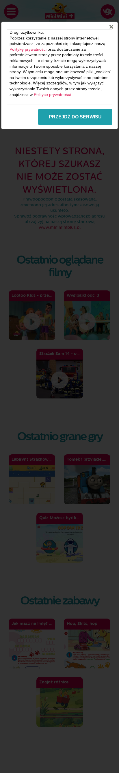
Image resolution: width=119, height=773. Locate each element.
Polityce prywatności (52, 94)
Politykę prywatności (28, 49)
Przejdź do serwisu (75, 116)
